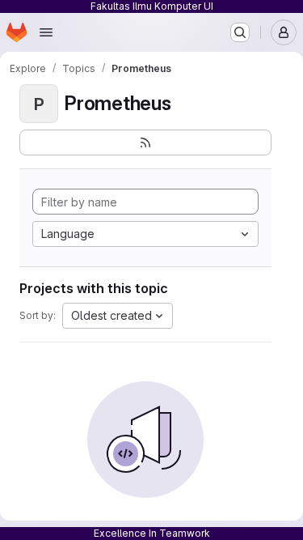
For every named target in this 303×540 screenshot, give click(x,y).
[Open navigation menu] (46, 32)
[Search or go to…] (240, 32)
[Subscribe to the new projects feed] (145, 142)
